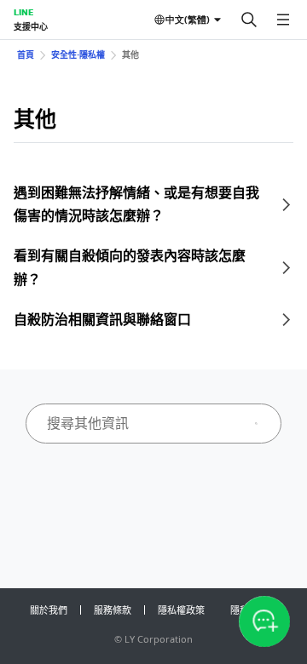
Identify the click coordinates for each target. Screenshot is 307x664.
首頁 (25, 54)
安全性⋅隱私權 (78, 54)
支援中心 (31, 26)
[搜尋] (249, 20)
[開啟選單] (283, 20)
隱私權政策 (181, 610)
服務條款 (112, 610)
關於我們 (48, 610)
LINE (23, 12)
